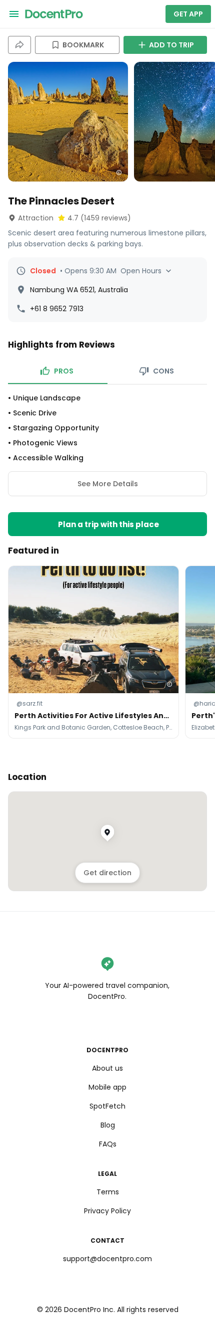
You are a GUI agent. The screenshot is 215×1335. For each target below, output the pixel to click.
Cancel (108, 683)
